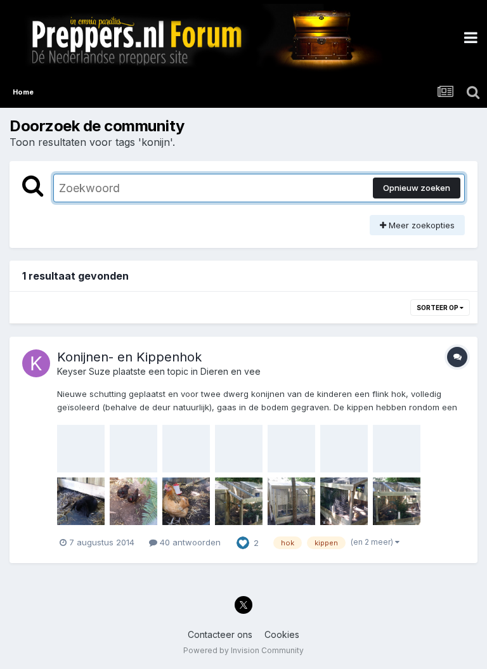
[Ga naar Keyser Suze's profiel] (36, 363)
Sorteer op (438, 307)
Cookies (281, 634)
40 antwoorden (189, 542)
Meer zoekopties (420, 225)
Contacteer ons (220, 634)
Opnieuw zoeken (416, 188)
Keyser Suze (83, 371)
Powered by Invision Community (243, 650)
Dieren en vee (230, 371)
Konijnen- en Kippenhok (129, 357)
